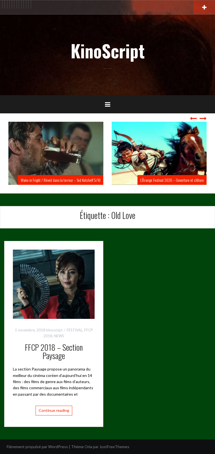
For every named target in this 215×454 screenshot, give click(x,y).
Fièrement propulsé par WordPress (37, 446)
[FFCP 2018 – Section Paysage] (54, 283)
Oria (88, 446)
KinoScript (108, 50)
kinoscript (54, 330)
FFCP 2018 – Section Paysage (54, 351)
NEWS (59, 336)
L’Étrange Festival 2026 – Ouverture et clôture (96, 180)
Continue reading (54, 410)
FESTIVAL (75, 330)
